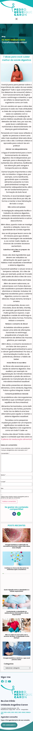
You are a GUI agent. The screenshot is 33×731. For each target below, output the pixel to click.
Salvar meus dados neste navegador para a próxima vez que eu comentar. (15, 497)
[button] (16, 19)
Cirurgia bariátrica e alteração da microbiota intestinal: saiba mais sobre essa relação (16, 546)
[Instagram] (6, 681)
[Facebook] (2, 681)
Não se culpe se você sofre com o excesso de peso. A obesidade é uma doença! (16, 636)
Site (2, 488)
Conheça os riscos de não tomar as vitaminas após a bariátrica (16, 568)
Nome (3, 475)
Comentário (5, 453)
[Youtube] (9, 681)
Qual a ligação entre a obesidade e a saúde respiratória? (16, 590)
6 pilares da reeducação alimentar (16, 439)
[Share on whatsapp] (19, 514)
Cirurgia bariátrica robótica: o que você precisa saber (16, 658)
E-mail (3, 481)
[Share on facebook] (14, 514)
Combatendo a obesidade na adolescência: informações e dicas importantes (16, 613)
